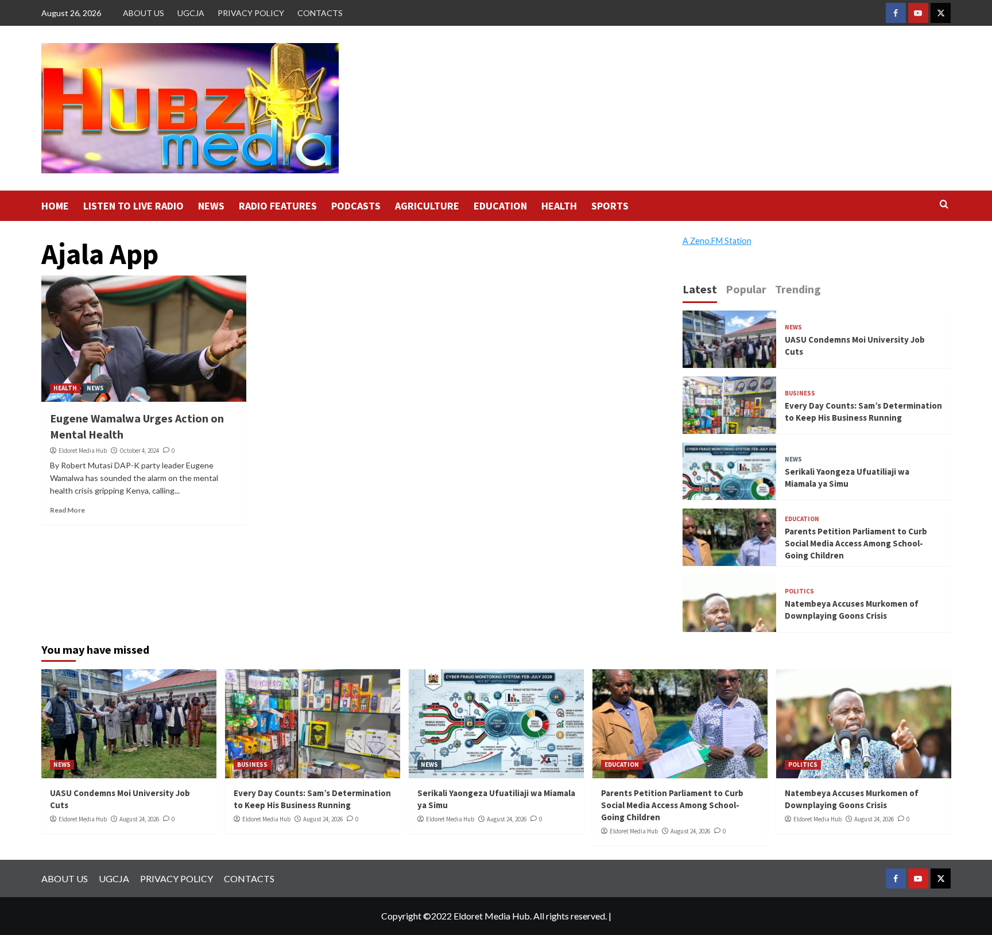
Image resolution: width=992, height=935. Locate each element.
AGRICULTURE (427, 205)
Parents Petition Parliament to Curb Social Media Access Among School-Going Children (856, 543)
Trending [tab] (798, 289)
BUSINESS (800, 393)
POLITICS (799, 591)
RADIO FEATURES (278, 205)
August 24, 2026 (139, 819)
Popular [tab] (746, 289)
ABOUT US (143, 13)
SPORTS (610, 205)
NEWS (211, 205)
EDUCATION (500, 205)
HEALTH (559, 205)
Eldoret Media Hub (83, 451)
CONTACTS (320, 13)
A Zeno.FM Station (717, 241)
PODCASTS (356, 205)
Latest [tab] (700, 289)
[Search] (944, 205)
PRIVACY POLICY (251, 13)
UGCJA (190, 13)
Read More (67, 510)
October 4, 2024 (139, 451)
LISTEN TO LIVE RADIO (133, 205)
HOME (55, 205)
